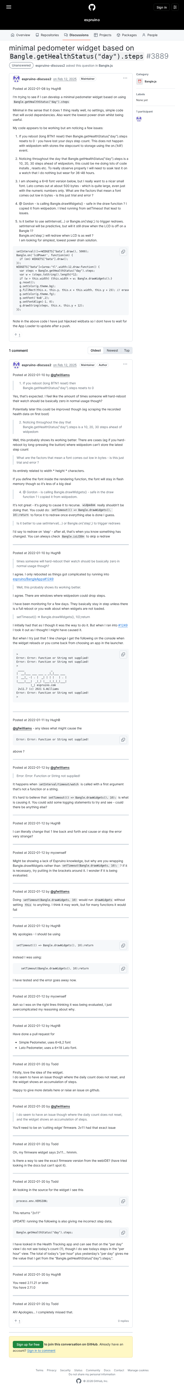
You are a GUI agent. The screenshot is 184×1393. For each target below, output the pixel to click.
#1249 (123, 625)
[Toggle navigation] (8, 7)
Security (65, 1370)
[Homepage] (92, 7)
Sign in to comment (41, 1350)
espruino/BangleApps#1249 (33, 579)
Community (93, 1370)
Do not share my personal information (92, 1374)
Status (78, 1370)
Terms (39, 1370)
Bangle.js (106, 65)
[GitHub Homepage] (78, 1381)
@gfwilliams (60, 375)
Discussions (79, 35)
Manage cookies (138, 1370)
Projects (105, 35)
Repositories (50, 35)
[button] (125, 78)
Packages (129, 35)
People (152, 35)
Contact (119, 1370)
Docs (107, 1370)
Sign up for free (28, 1344)
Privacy (52, 1370)
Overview (23, 35)
